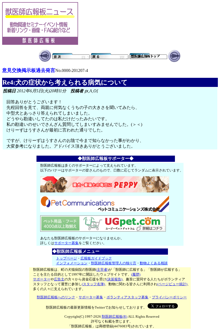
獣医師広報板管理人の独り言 (113, 263)
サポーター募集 (66, 243)
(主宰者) (102, 270)
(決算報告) (114, 279)
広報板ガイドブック (96, 258)
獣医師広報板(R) (114, 316)
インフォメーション (71, 263)
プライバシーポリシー (169, 297)
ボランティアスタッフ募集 (127, 297)
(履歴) (135, 274)
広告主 (59, 279)
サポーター (41, 279)
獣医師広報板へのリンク (56, 297)
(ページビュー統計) (172, 284)
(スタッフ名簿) (93, 284)
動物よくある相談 (154, 263)
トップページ (66, 258)
